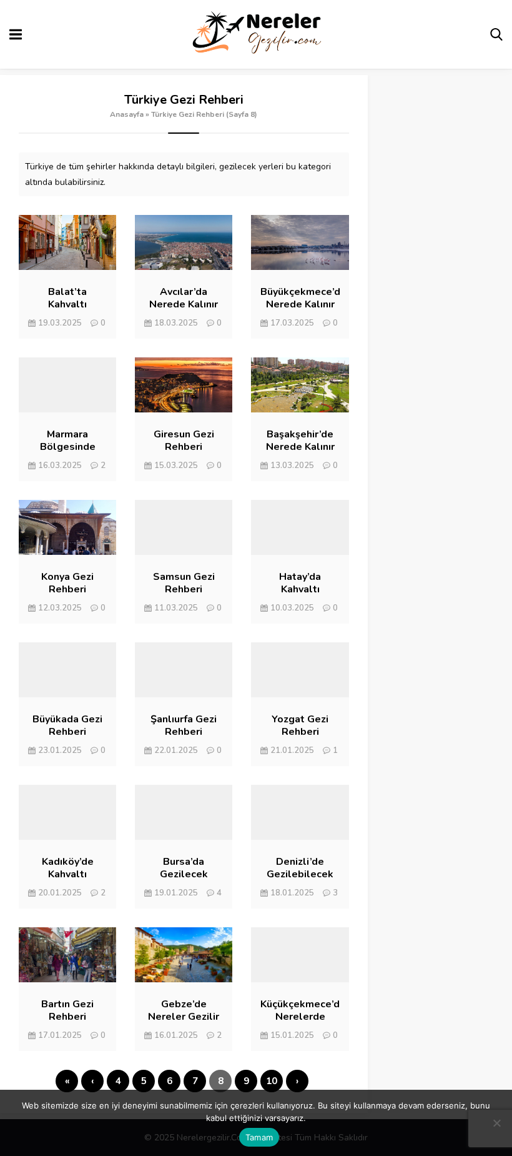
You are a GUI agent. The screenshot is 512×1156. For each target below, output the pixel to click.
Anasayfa (127, 114)
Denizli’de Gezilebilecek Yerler (300, 874)
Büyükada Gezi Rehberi (67, 725)
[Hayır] (496, 1123)
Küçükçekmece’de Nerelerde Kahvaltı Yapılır (299, 1016)
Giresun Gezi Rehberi (184, 440)
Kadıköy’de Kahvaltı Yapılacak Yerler (67, 874)
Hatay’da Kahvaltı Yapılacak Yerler (300, 589)
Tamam (259, 1137)
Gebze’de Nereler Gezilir (183, 1010)
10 (271, 1081)
